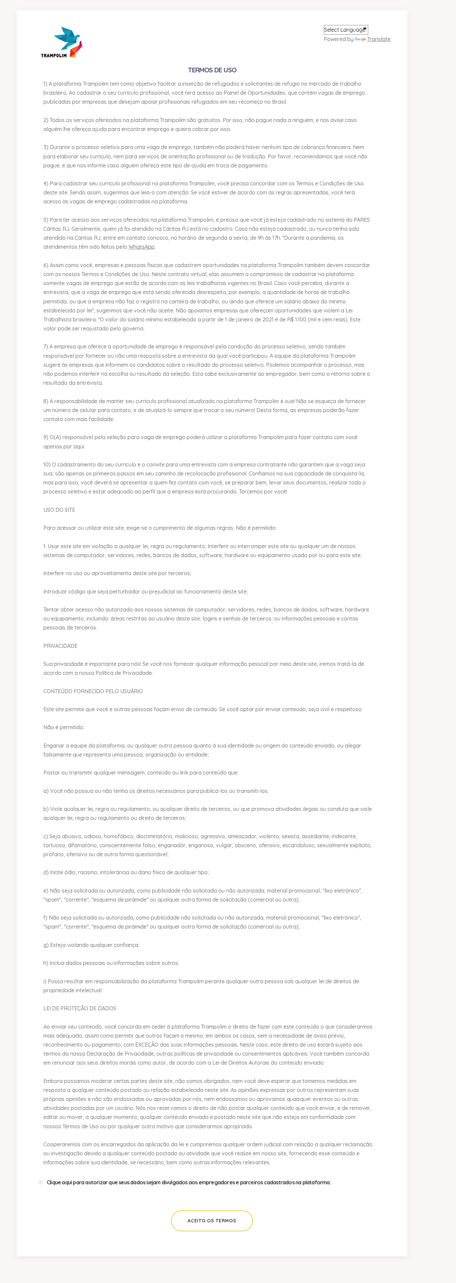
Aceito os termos (212, 1221)
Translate (379, 39)
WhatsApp (142, 246)
